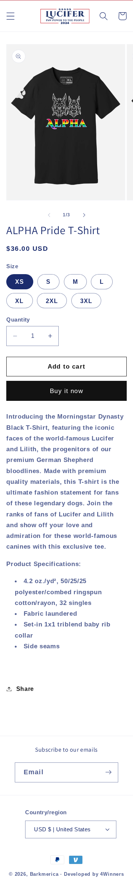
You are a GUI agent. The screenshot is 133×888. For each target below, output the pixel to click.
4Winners (112, 874)
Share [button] (25, 688)
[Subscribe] (108, 772)
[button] (10, 16)
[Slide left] (49, 215)
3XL (86, 300)
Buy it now (66, 391)
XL (19, 300)
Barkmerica (44, 874)
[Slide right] (84, 215)
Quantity (18, 319)
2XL (52, 300)
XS (19, 281)
